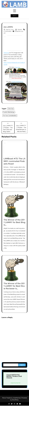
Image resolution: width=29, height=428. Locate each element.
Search (22, 364)
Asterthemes (17, 398)
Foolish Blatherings (17, 82)
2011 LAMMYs (8, 27)
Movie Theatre (6, 398)
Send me (6, 52)
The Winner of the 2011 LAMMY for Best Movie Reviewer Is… (14, 286)
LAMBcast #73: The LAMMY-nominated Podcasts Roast (14, 161)
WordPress (15, 400)
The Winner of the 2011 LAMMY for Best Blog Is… (14, 222)
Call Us (14, 15)
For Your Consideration (10, 115)
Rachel (19, 29)
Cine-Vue (17, 67)
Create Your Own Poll (15, 382)
